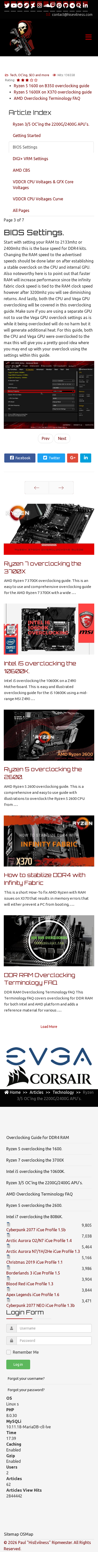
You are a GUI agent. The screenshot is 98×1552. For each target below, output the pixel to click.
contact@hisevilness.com (72, 15)
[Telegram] (72, 6)
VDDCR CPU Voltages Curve (38, 199)
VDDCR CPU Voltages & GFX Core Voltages (43, 184)
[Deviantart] (32, 6)
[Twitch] (52, 6)
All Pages (21, 210)
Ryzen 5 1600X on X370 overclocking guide (53, 92)
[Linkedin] (85, 6)
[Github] (65, 6)
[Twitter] (6, 6)
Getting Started (27, 135)
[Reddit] (19, 6)
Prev (46, 438)
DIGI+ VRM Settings (30, 158)
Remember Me (26, 1352)
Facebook (22, 458)
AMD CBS (21, 170)
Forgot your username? (26, 1379)
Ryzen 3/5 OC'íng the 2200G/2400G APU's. (51, 124)
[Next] (61, 487)
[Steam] (26, 6)
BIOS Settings (25, 147)
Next (62, 438)
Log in (18, 1364)
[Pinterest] (59, 6)
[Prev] (37, 487)
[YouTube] (13, 6)
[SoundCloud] (45, 6)
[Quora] (78, 6)
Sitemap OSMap (18, 1534)
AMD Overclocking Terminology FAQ (47, 98)
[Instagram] (39, 6)
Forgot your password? (26, 1390)
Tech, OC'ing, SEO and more (29, 75)
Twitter (54, 458)
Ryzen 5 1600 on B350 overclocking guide (51, 85)
